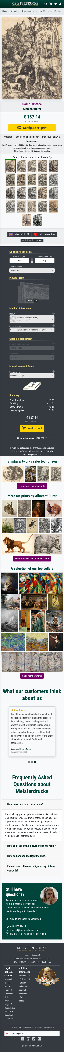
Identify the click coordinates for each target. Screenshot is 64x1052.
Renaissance (27, 11)
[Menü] (4, 4)
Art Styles (14, 11)
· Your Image (24, 975)
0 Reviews (38, 240)
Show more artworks (32, 675)
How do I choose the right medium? (26, 856)
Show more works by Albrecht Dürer (32, 558)
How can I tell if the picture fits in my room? (31, 845)
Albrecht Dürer (41, 11)
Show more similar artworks (32, 486)
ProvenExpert (25, 749)
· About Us (8, 1018)
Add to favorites (46, 234)
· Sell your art (24, 979)
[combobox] (32, 270)
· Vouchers (23, 993)
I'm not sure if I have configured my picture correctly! (31, 868)
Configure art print (34, 128)
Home (4, 11)
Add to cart (34, 428)
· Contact (8, 979)
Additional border (15, 267)
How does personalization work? (25, 804)
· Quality (22, 983)
